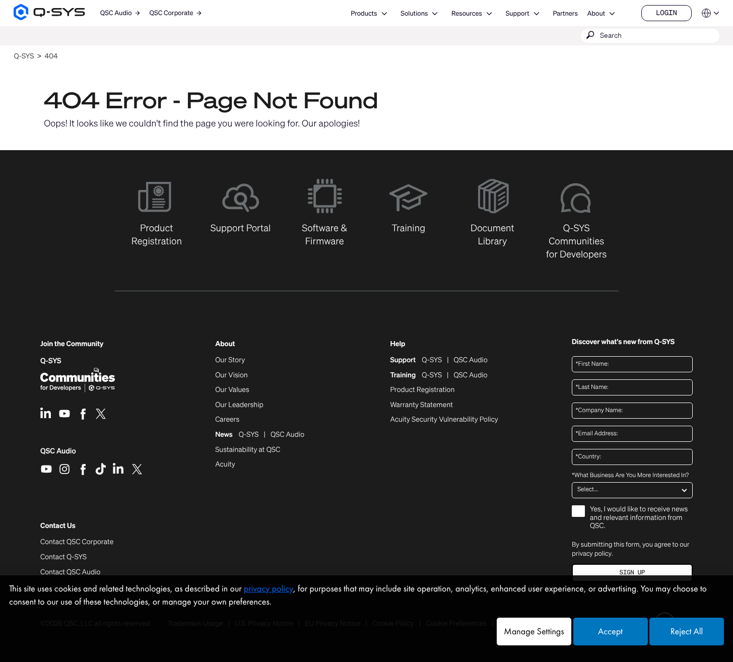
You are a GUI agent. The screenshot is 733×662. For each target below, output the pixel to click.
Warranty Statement (421, 405)
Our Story (230, 360)
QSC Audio (58, 454)
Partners (565, 13)
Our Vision (231, 375)
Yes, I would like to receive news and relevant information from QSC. (639, 518)
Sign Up (632, 572)
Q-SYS (24, 56)
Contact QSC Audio (70, 572)
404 (51, 56)
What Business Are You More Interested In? (630, 475)
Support (517, 13)
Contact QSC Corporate (76, 542)
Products (364, 13)
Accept (610, 631)
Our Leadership (239, 405)
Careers (227, 420)
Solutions (414, 13)
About (596, 13)
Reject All (687, 631)
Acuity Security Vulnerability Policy (444, 420)
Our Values (232, 390)
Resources (466, 13)
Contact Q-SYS (63, 557)
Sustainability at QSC (247, 450)
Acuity (225, 464)
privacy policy (592, 553)
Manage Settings (534, 631)
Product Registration (422, 390)
